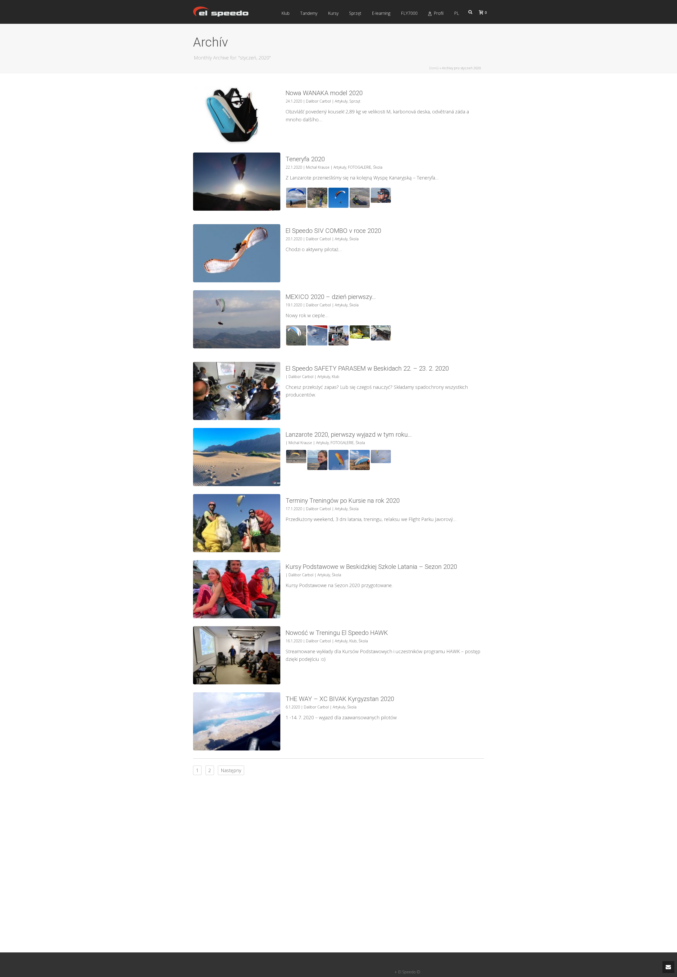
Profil (438, 13)
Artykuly (341, 101)
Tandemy (308, 13)
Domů (434, 68)
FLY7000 (409, 13)
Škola (377, 167)
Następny (231, 770)
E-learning (381, 13)
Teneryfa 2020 (305, 159)
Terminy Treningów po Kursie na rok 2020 (343, 500)
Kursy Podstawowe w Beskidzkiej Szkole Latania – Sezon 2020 (371, 566)
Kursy (333, 13)
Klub (285, 13)
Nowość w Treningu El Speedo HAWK (337, 633)
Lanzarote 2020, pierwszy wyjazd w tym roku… (349, 434)
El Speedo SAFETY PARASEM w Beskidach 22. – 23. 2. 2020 (367, 368)
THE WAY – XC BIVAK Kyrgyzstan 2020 (340, 699)
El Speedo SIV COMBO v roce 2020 (333, 230)
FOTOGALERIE (359, 167)
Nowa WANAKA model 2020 (324, 93)
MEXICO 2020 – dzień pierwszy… (331, 297)
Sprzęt (355, 13)
